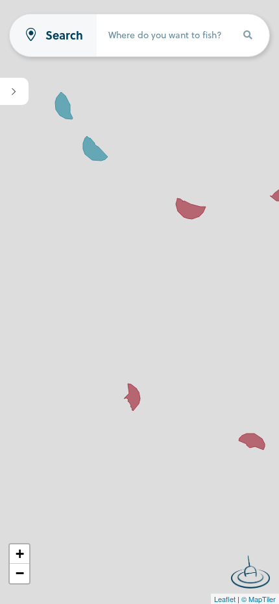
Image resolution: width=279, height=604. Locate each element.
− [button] (20, 573)
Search (64, 35)
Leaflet (225, 599)
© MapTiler (258, 599)
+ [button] (20, 554)
